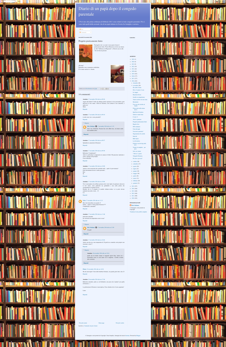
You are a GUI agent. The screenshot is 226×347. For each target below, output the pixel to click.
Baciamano (135, 102)
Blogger (138, 335)
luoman (127, 335)
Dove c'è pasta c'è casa (138, 90)
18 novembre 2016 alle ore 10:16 (101, 253)
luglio (134, 168)
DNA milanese (136, 126)
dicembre (135, 83)
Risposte (87, 123)
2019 (133, 74)
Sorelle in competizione (139, 97)
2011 (133, 196)
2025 (133, 59)
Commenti (83, 32)
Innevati (135, 136)
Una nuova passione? (138, 131)
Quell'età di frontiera (138, 112)
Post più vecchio (120, 323)
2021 (133, 69)
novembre (136, 85)
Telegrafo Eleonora (137, 156)
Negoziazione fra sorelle (139, 134)
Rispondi (85, 109)
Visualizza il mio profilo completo (138, 212)
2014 (133, 188)
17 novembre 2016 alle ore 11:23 (94, 200)
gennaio (135, 183)
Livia (84, 200)
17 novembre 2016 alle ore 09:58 (96, 150)
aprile (134, 176)
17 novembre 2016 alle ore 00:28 (96, 99)
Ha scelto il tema (137, 87)
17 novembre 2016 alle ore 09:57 (96, 140)
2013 (133, 191)
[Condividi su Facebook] (106, 89)
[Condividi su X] (104, 89)
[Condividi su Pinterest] (108, 89)
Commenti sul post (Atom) (90, 326)
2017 (133, 78)
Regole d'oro (136, 124)
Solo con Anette (137, 151)
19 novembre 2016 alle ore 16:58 (95, 269)
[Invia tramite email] (101, 89)
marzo (135, 178)
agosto (135, 166)
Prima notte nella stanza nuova (139, 109)
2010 (133, 198)
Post (82, 29)
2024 (133, 61)
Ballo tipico (136, 138)
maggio (135, 173)
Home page (101, 323)
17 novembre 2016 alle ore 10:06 (96, 181)
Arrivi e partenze (137, 119)
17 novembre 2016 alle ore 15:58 (105, 227)
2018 (133, 76)
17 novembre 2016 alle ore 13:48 (96, 214)
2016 (133, 81)
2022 (133, 66)
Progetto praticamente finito (140, 122)
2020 (133, 71)
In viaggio (135, 92)
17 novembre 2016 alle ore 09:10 (96, 114)
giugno (135, 171)
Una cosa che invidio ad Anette (139, 105)
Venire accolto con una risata (140, 99)
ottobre (135, 161)
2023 (133, 64)
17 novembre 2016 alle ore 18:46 (96, 240)
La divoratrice (136, 141)
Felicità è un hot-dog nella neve (139, 144)
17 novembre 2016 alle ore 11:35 (105, 126)
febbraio (135, 180)
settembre (135, 164)
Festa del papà (136, 129)
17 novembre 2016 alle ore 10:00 (96, 166)
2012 (133, 193)
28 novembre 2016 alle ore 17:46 (96, 279)
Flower (84, 269)
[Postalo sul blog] (103, 89)
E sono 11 (135, 117)
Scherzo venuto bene (138, 114)
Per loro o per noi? (137, 158)
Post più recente (83, 323)
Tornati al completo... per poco (139, 148)
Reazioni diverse (137, 95)
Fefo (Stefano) (91, 126)
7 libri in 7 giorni (137, 153)
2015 (133, 186)
